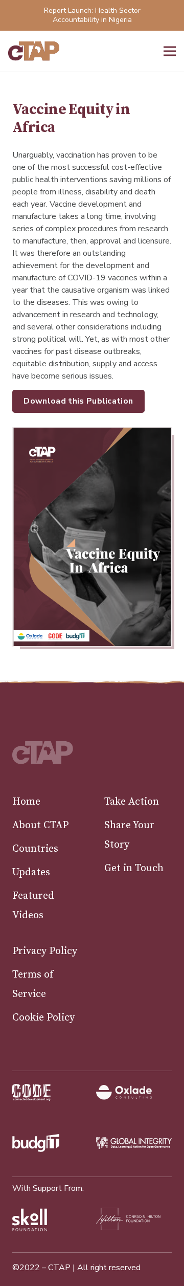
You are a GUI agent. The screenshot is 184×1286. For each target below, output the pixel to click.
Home (26, 801)
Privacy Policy (44, 951)
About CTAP (40, 825)
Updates (31, 872)
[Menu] (169, 51)
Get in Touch (134, 868)
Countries (35, 848)
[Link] (33, 51)
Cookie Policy (43, 1017)
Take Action (131, 801)
